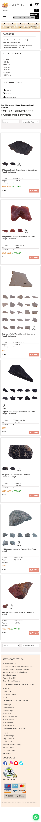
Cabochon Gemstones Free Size (14, 48)
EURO (19, 17)
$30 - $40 (7, 70)
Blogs (5, 697)
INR (14, 17)
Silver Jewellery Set (10, 716)
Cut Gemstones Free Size (12, 42)
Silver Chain (7, 713)
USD (37, 17)
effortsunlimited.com (25, 805)
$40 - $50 (7, 72)
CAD (32, 17)
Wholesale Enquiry (9, 694)
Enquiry (5, 733)
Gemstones (10, 105)
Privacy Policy (7, 753)
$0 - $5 (6, 59)
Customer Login (8, 736)
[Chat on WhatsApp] (36, 817)
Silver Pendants (8, 708)
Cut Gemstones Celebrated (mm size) (16, 40)
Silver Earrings (8, 710)
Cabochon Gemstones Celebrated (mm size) (18, 45)
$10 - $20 (7, 64)
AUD (28, 17)
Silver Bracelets (8, 719)
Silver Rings (7, 705)
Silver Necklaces (8, 725)
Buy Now (34, 191)
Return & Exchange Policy (12, 744)
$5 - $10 (6, 62)
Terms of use (7, 742)
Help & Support (8, 739)
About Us (6, 688)
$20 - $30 (7, 67)
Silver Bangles (8, 722)
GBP (24, 17)
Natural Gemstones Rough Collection (17, 106)
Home (2, 105)
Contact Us (7, 691)
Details (4, 190)
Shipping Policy (8, 747)
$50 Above (7, 75)
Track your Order (9, 750)
